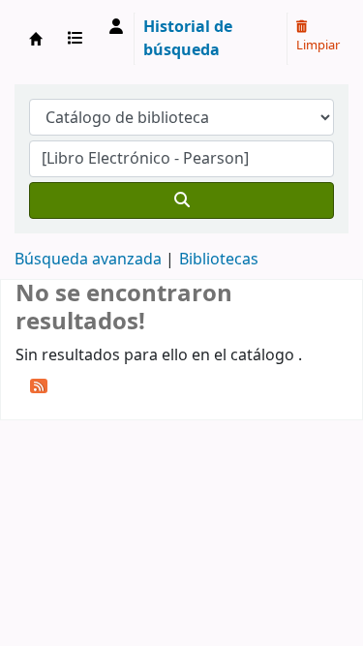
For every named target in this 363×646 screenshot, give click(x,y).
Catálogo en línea (36, 39)
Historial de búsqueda (187, 38)
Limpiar (318, 45)
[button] (79, 38)
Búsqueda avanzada (88, 259)
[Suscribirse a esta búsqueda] (38, 385)
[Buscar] (181, 200)
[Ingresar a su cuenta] (116, 27)
